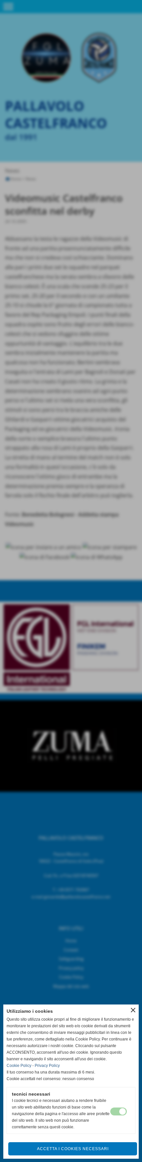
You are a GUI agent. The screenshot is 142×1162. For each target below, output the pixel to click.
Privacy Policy (47, 1065)
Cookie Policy (19, 1065)
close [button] (133, 1010)
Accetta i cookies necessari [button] (73, 1148)
